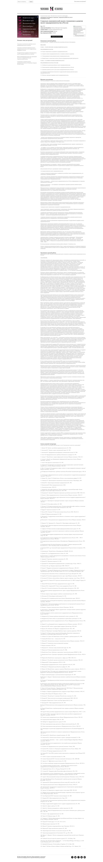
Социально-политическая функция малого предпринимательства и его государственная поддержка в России (26, 49)
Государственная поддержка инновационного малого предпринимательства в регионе (27, 53)
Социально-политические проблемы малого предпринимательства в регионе (26, 44)
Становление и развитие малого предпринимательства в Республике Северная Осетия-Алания (27, 63)
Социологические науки (45, 15)
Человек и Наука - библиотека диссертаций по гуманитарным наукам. (51, 8)
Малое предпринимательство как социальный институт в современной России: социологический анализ (27, 58)
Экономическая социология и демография (59, 15)
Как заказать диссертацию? (80, 1)
